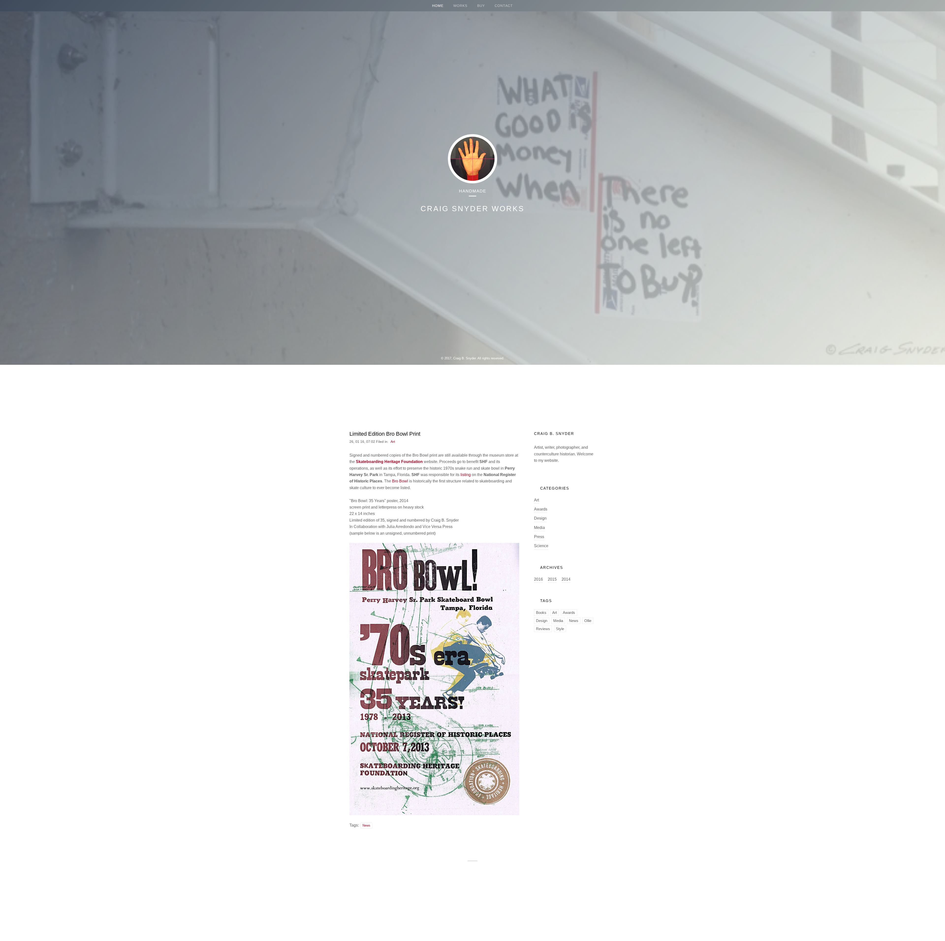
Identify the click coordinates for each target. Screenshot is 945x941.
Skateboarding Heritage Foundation (389, 462)
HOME (437, 6)
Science (541, 546)
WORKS (460, 6)
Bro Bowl (400, 481)
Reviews (543, 629)
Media (539, 528)
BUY (481, 6)
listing (465, 475)
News (366, 825)
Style (560, 629)
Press (539, 537)
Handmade (472, 191)
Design (540, 518)
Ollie (587, 621)
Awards (540, 509)
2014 (566, 579)
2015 (552, 579)
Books (541, 612)
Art (393, 442)
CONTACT (504, 6)
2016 (538, 579)
